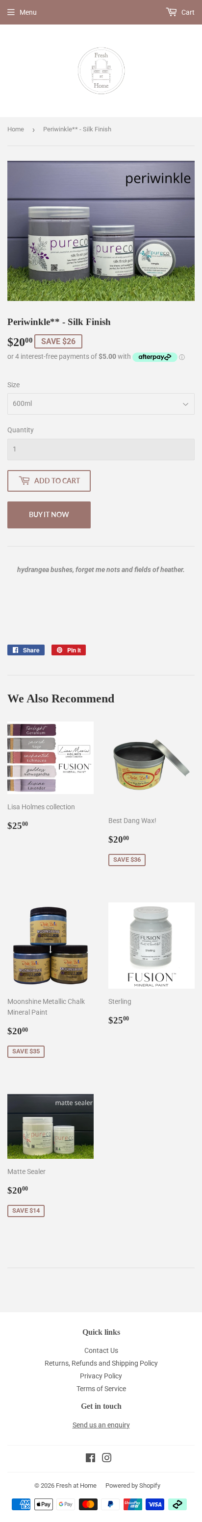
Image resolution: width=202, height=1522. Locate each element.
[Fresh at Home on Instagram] (107, 1459)
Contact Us (101, 1350)
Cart (187, 12)
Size (13, 385)
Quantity (20, 430)
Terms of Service (101, 1389)
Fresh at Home (76, 1485)
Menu (28, 12)
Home (15, 129)
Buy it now (49, 514)
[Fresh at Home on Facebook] (90, 1459)
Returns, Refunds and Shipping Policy (101, 1363)
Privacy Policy (101, 1376)
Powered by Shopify (132, 1485)
